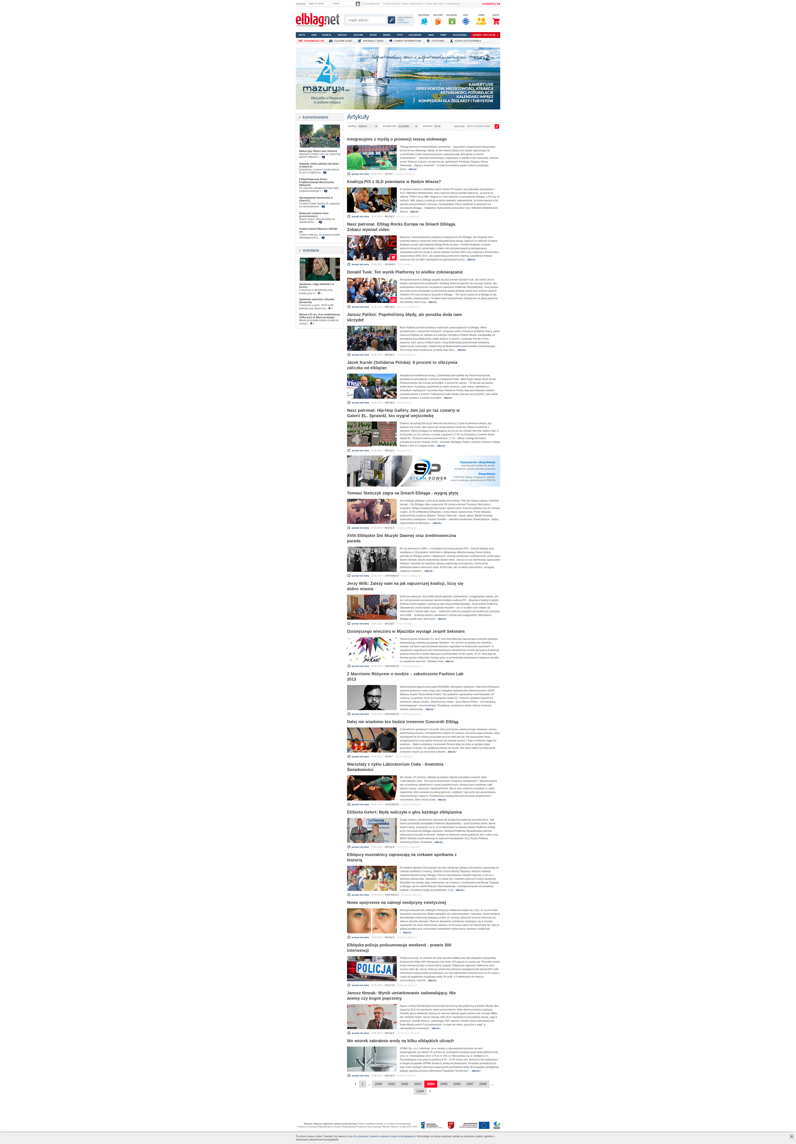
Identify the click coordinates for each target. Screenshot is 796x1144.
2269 (420, 1091)
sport (373, 35)
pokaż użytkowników (412, 3)
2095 (444, 1084)
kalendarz (415, 35)
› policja (388, 985)
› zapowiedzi (391, 575)
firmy (443, 35)
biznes (387, 35)
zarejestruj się (452, 3)
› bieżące (388, 216)
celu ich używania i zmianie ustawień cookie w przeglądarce (382, 1136)
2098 (483, 1084)
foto (400, 35)
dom (314, 35)
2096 (457, 1084)
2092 (404, 1084)
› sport (388, 174)
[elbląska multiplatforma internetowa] (317, 25)
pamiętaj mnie (373, 3)
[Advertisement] (396, 1107)
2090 (378, 1084)
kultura (358, 35)
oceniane (311, 250)
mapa (431, 35)
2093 (417, 1084)
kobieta (326, 35)
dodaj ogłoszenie (434, 3)
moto (302, 35)
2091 (391, 1084)
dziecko (342, 35)
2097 (470, 1084)
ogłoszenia (460, 35)
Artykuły (358, 116)
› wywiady (389, 264)
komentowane (315, 117)
